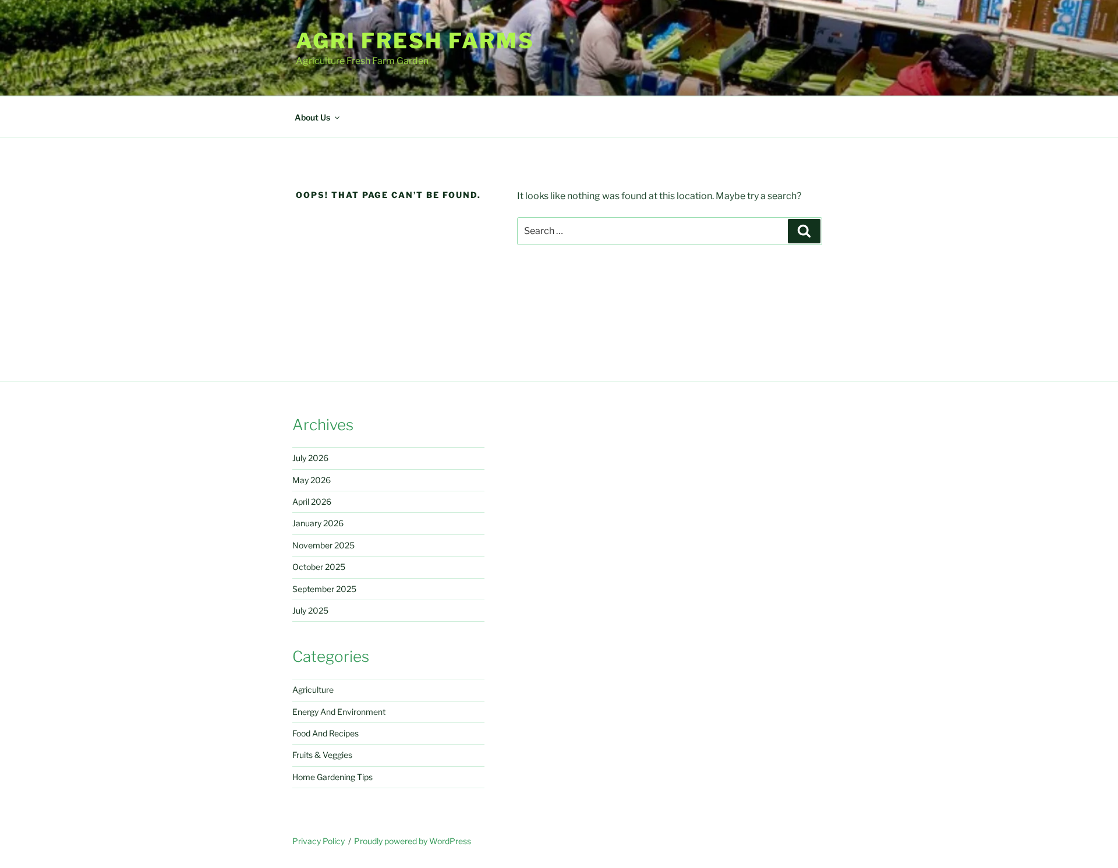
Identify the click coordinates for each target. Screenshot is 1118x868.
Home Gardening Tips (332, 777)
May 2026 (311, 480)
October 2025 (318, 567)
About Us (312, 117)
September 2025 (324, 589)
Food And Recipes (325, 733)
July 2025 (310, 610)
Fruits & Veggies (322, 755)
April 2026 (311, 501)
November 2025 (323, 545)
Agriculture (313, 690)
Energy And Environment (338, 712)
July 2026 (310, 458)
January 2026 (318, 523)
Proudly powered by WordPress (412, 841)
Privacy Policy (318, 841)
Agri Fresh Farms (415, 41)
